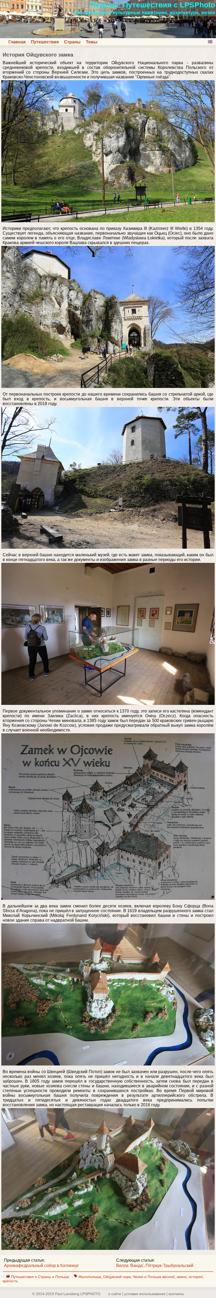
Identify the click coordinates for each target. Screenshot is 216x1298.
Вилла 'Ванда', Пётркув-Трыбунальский (154, 1265)
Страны (72, 42)
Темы (91, 42)
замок (181, 1277)
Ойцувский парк (117, 1277)
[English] (210, 41)
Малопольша (89, 1277)
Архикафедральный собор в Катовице (41, 1265)
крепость (10, 1281)
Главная (17, 42)
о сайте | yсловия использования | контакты (146, 1294)
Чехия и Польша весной (153, 1277)
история (196, 1277)
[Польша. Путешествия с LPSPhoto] (108, 36)
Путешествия (45, 42)
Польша (62, 1277)
